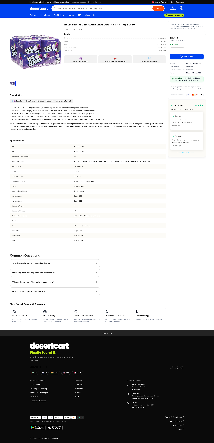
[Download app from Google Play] (37, 427)
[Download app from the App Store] (55, 427)
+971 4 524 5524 (138, 407)
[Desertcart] (39, 8)
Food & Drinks (59, 15)
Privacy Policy (177, 421)
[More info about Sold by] (200, 63)
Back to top (107, 333)
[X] (177, 368)
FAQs (181, 429)
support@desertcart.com (142, 398)
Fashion (71, 15)
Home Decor (45, 15)
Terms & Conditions (174, 417)
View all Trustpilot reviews (187, 153)
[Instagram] (172, 368)
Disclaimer (178, 425)
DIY (79, 15)
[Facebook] (182, 368)
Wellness (33, 15)
